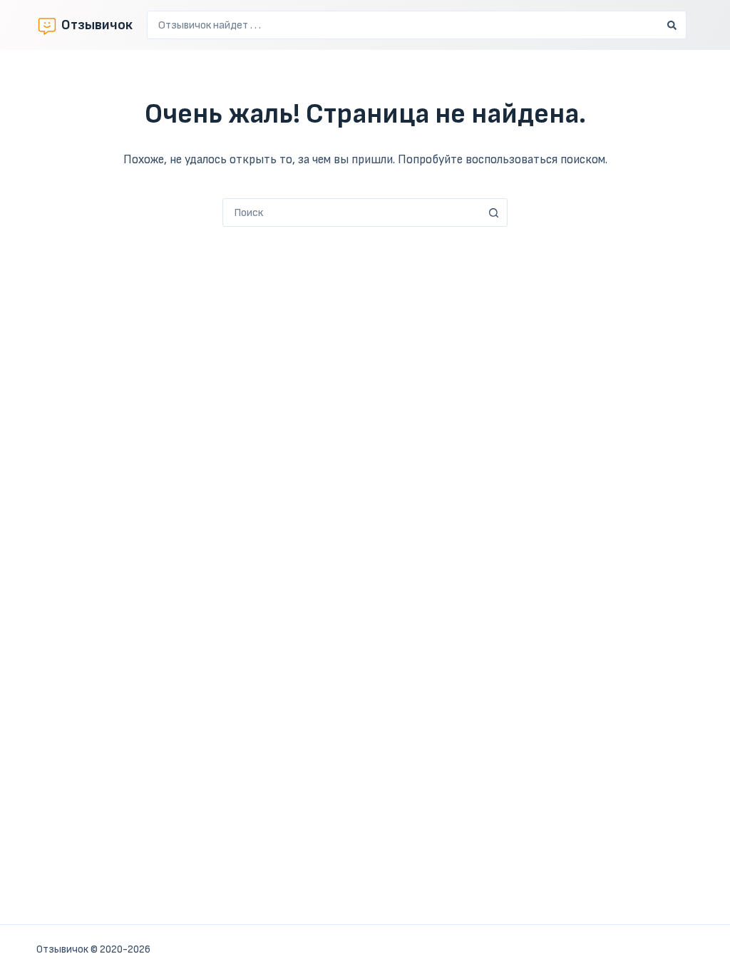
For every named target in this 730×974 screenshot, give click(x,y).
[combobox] (403, 25)
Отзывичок (97, 25)
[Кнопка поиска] (672, 25)
